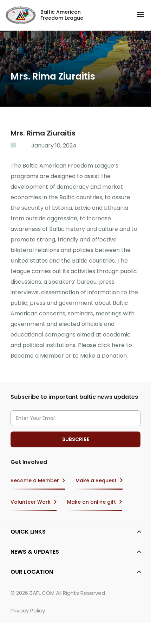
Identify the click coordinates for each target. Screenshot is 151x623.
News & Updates (35, 552)
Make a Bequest (96, 480)
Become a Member (35, 480)
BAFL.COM (41, 593)
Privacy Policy (28, 610)
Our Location (32, 572)
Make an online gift (91, 501)
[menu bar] (141, 14)
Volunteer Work (31, 501)
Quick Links (28, 532)
